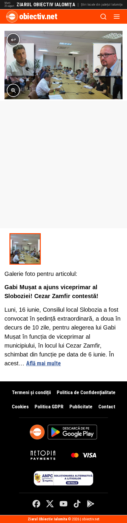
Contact (106, 407)
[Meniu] (117, 17)
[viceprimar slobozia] (25, 249)
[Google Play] (91, 504)
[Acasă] (12, 16)
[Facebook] (36, 504)
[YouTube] (63, 504)
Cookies (20, 407)
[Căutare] (103, 17)
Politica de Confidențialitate (86, 392)
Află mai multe (43, 363)
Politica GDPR (49, 407)
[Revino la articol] (13, 39)
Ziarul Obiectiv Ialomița (46, 4)
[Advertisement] (63, 164)
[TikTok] (77, 504)
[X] (50, 504)
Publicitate (80, 407)
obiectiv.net (38, 16)
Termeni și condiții (31, 392)
